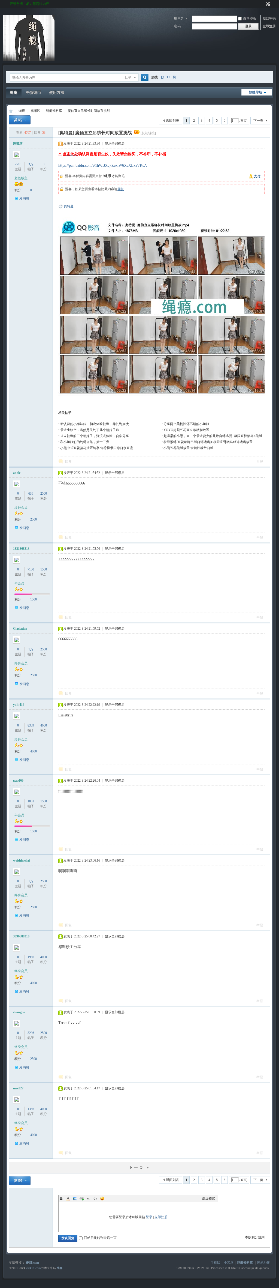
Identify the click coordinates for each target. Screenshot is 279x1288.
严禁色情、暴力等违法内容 (29, 4)
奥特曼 (69, 206)
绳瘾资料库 (54, 111)
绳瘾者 (18, 143)
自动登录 (249, 18)
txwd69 (18, 780)
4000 (43, 725)
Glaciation (20, 628)
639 (30, 493)
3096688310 (21, 936)
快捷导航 (255, 92)
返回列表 (172, 120)
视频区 (35, 111)
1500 (43, 569)
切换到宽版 (267, 3)
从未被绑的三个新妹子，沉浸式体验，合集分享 (94, 436)
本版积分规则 (255, 1237)
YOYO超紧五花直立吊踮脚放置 (186, 430)
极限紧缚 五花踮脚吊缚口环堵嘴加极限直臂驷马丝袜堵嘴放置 (208, 442)
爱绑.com (32, 1263)
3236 (31, 1033)
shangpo (19, 1012)
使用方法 (56, 93)
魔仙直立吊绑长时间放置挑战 (89, 111)
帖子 (128, 78)
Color (68, 1198)
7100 (31, 569)
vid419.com (33, 1267)
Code (95, 1198)
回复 (120, 189)
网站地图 (263, 1263)
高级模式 (208, 1198)
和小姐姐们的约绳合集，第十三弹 (84, 442)
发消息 (24, 199)
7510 (18, 164)
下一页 (258, 120)
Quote (88, 1198)
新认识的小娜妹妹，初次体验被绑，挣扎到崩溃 (94, 424)
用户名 (179, 18)
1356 (31, 1109)
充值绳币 (33, 93)
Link (81, 1198)
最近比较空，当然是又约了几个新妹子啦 (89, 430)
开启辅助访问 (262, 3)
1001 (31, 801)
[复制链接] (148, 133)
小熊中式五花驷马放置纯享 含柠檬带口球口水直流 (96, 448)
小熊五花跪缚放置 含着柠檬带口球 (188, 448)
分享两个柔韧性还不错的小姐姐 (186, 424)
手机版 (215, 1263)
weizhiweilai (21, 860)
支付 (257, 176)
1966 (31, 957)
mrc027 (18, 1088)
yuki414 (18, 705)
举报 (259, 462)
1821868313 (21, 549)
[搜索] (144, 77)
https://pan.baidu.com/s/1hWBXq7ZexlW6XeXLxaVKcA (102, 165)
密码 (177, 26)
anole (16, 473)
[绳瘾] (28, 60)
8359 (31, 725)
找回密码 (269, 18)
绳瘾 (13, 93)
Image (75, 1198)
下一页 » (139, 1168)
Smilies (102, 1198)
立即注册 (269, 26)
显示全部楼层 (115, 143)
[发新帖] (20, 119)
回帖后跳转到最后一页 (100, 1238)
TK (168, 77)
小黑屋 (228, 1263)
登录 (149, 1217)
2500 (43, 493)
